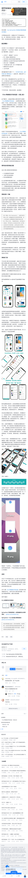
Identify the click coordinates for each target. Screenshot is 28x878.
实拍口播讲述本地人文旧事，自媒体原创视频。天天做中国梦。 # (13, 847)
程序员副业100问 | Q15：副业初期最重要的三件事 (12, 813)
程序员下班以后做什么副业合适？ (9, 807)
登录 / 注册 (12, 669)
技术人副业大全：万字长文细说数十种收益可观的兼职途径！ (13, 771)
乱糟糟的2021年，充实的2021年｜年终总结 (11, 797)
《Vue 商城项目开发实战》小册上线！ (9, 719)
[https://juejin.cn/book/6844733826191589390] (14, 128)
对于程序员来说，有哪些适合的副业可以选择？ (12, 828)
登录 (24, 1)
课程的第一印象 (5, 724)
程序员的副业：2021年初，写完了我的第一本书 (12, 776)
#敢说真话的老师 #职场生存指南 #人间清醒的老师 (10, 865)
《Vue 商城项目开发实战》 (8, 101)
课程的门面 (4, 726)
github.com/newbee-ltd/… (12, 614)
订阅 (24, 648)
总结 (2, 729)
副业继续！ (3, 717)
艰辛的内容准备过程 (5, 722)
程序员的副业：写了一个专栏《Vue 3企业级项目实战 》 (13, 839)
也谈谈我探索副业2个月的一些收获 (9, 786)
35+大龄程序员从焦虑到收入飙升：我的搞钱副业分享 (13, 818)
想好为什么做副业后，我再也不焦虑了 (10, 791)
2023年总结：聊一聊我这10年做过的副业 (10, 765)
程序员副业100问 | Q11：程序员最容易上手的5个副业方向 (14, 781)
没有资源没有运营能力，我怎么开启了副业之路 (12, 823)
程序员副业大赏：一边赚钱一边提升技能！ (11, 834)
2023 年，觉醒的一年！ (7, 802)
